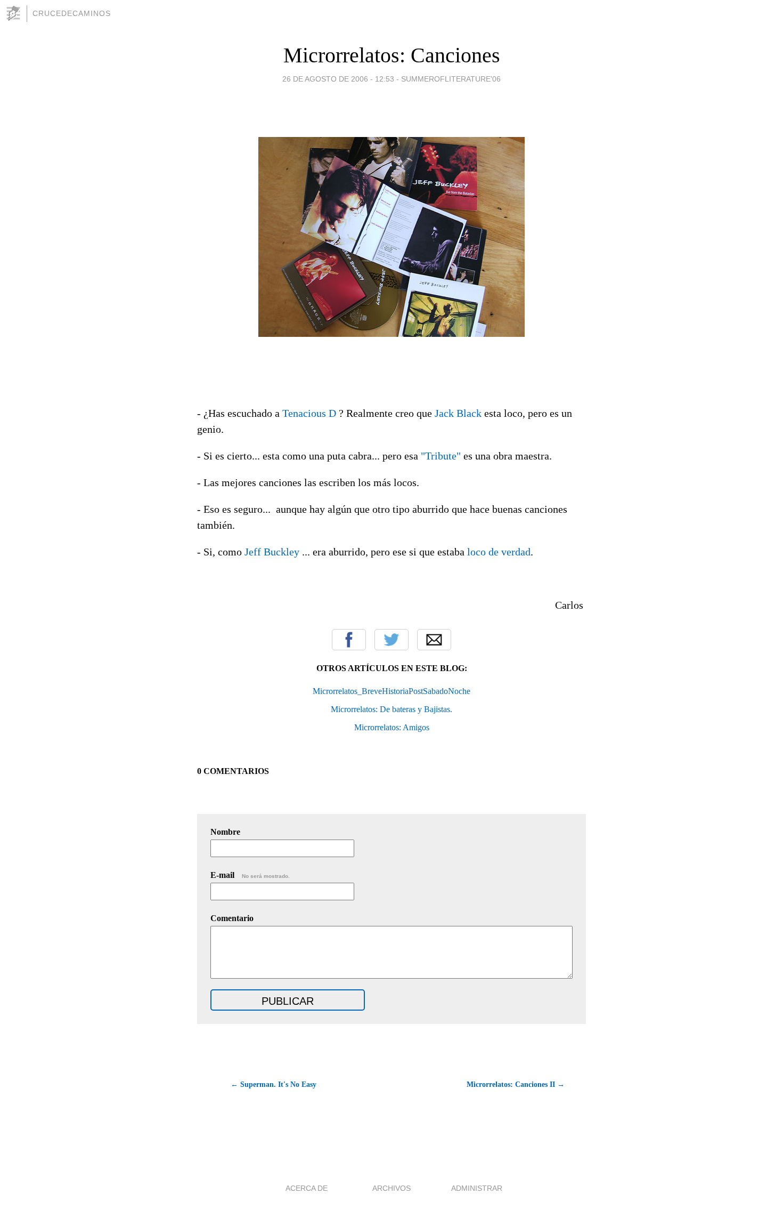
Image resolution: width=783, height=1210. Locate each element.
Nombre (225, 831)
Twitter (391, 639)
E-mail (250, 875)
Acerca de (307, 1188)
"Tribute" (441, 456)
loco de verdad (499, 552)
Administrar (476, 1188)
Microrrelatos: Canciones (391, 55)
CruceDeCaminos (71, 13)
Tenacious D (309, 413)
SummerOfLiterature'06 (451, 79)
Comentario (232, 918)
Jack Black (458, 413)
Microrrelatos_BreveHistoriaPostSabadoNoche (391, 691)
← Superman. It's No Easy (273, 1084)
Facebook (349, 639)
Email (434, 639)
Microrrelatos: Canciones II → (516, 1084)
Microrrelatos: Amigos (391, 727)
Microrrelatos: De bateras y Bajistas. (391, 709)
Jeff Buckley (271, 552)
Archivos (391, 1188)
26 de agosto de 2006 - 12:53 (338, 79)
